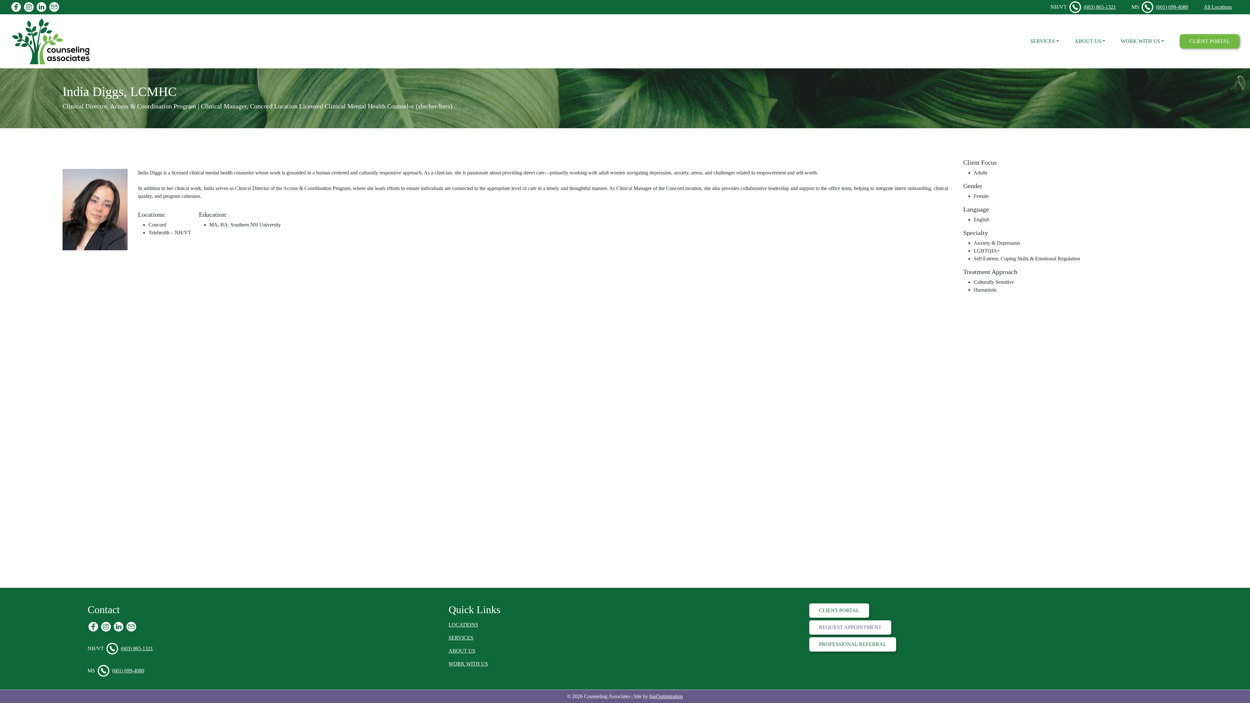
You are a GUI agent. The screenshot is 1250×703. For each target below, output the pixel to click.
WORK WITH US (468, 664)
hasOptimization (666, 696)
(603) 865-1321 (1100, 7)
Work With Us (1140, 41)
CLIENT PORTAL (1209, 41)
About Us (1088, 41)
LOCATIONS (463, 624)
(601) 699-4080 (1172, 7)
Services (1042, 41)
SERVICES (461, 638)
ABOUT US (462, 651)
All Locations (1218, 7)
